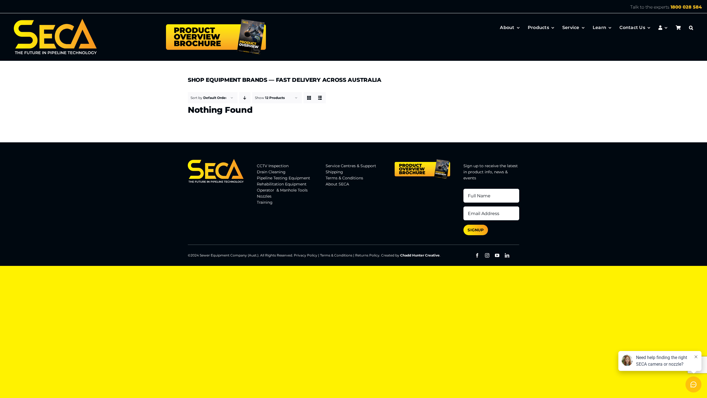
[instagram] (487, 255)
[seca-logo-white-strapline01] (55, 20)
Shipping (334, 171)
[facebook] (477, 255)
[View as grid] (309, 97)
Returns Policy (367, 255)
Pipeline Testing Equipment (283, 178)
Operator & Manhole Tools (282, 190)
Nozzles (264, 196)
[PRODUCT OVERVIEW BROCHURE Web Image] (216, 20)
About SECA (337, 184)
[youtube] (497, 255)
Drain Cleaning (271, 171)
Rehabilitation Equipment (282, 184)
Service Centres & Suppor (350, 165)
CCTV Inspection (273, 165)
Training (265, 202)
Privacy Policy (305, 255)
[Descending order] (244, 97)
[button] (691, 27)
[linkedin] (507, 255)
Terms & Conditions (344, 178)
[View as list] (320, 97)
